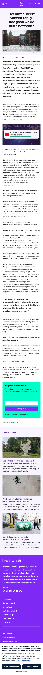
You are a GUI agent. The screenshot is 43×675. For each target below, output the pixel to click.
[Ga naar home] (21, 4)
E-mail (7, 399)
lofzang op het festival (14, 168)
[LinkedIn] (10, 591)
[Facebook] (20, 591)
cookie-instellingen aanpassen (20, 136)
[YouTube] (17, 591)
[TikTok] (7, 591)
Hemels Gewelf (19, 274)
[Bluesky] (14, 591)
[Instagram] (4, 591)
